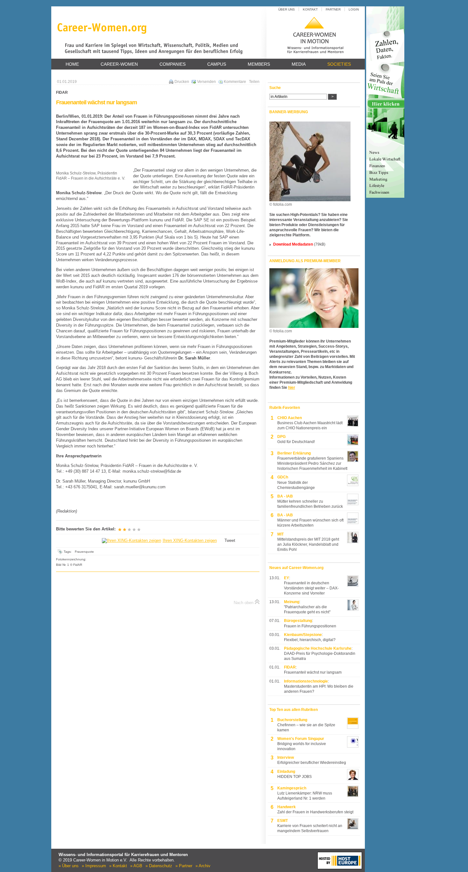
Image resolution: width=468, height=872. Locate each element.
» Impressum (94, 865)
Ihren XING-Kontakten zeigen (190, 540)
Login (354, 9)
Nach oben (243, 602)
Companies (173, 64)
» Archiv (202, 865)
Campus (216, 64)
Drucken (181, 82)
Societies (339, 64)
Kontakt (310, 9)
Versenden (206, 82)
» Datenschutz (158, 865)
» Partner (183, 865)
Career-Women (119, 64)
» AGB (136, 865)
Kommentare (235, 82)
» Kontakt (118, 865)
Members (259, 64)
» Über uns (69, 865)
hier (291, 387)
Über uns (286, 9)
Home (72, 64)
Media (299, 64)
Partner (333, 9)
